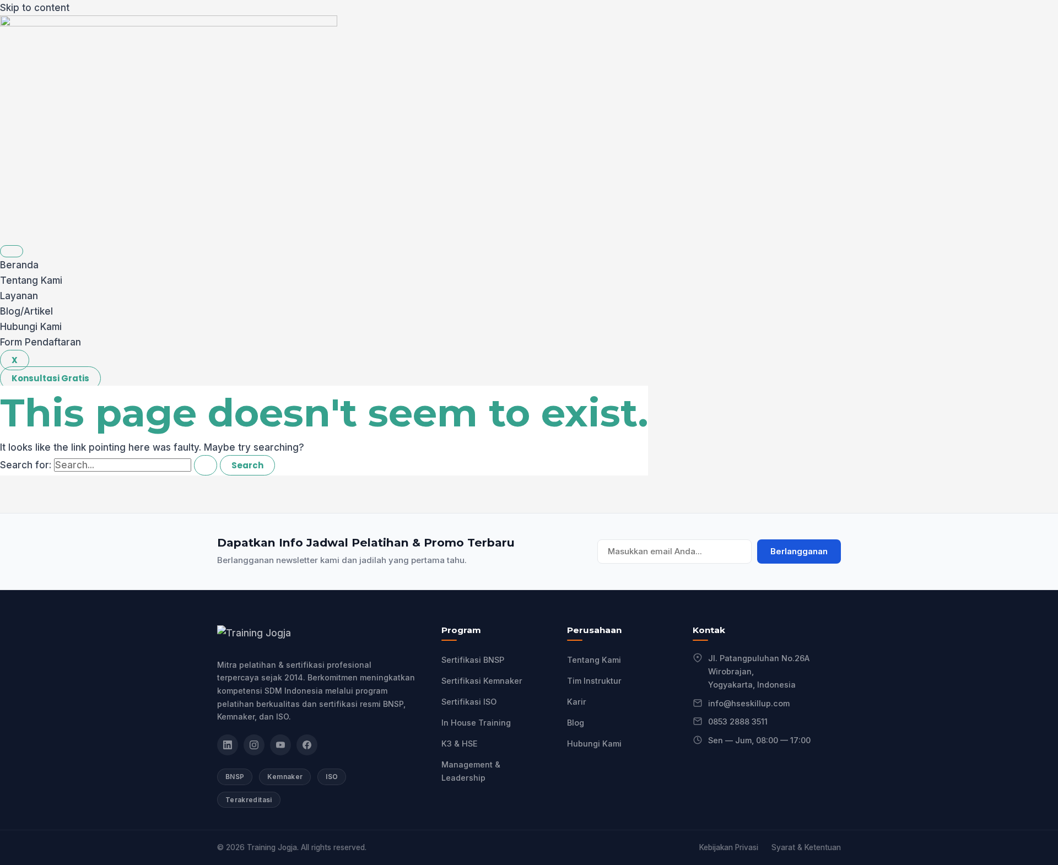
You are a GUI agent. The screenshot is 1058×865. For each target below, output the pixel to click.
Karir (576, 701)
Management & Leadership (470, 771)
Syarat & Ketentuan (806, 847)
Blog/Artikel (26, 311)
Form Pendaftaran (40, 342)
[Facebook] (306, 744)
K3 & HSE (459, 743)
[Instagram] (254, 744)
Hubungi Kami (31, 326)
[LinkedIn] (227, 744)
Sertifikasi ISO (468, 701)
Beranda (19, 265)
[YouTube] (280, 744)
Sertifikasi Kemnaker (481, 680)
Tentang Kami (31, 280)
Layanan (19, 295)
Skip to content (34, 7)
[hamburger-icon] (11, 251)
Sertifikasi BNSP (472, 659)
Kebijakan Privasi (728, 847)
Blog (575, 722)
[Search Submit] (205, 465)
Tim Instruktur (594, 680)
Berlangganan (799, 551)
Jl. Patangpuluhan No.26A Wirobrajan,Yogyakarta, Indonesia (758, 671)
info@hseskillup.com (749, 703)
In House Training (476, 722)
